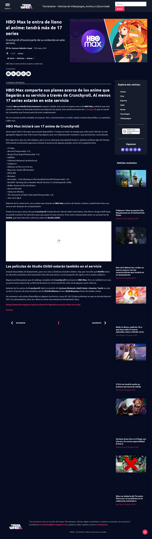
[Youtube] (139, 149)
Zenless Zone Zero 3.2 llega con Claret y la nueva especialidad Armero (131, 441)
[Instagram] (131, 149)
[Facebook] (123, 149)
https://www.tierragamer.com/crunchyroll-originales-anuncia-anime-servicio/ (43, 304)
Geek (122, 105)
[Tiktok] (135, 149)
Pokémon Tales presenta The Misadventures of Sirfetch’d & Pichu (130, 212)
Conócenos (102, 524)
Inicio (12, 58)
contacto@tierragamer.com (54, 524)
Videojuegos (125, 118)
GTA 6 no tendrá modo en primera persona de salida (128, 385)
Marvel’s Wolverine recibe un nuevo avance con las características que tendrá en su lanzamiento (130, 271)
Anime (29, 58)
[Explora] (8, 5)
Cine (122, 96)
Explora (7, 8)
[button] (8, 73)
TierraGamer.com (37, 521)
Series (123, 109)
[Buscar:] (130, 4)
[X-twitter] (127, 149)
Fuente (9, 309)
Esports (123, 100)
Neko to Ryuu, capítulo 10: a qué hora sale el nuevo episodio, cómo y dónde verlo (130, 329)
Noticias (20, 58)
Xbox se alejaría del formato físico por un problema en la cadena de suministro (129, 498)
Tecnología (125, 114)
